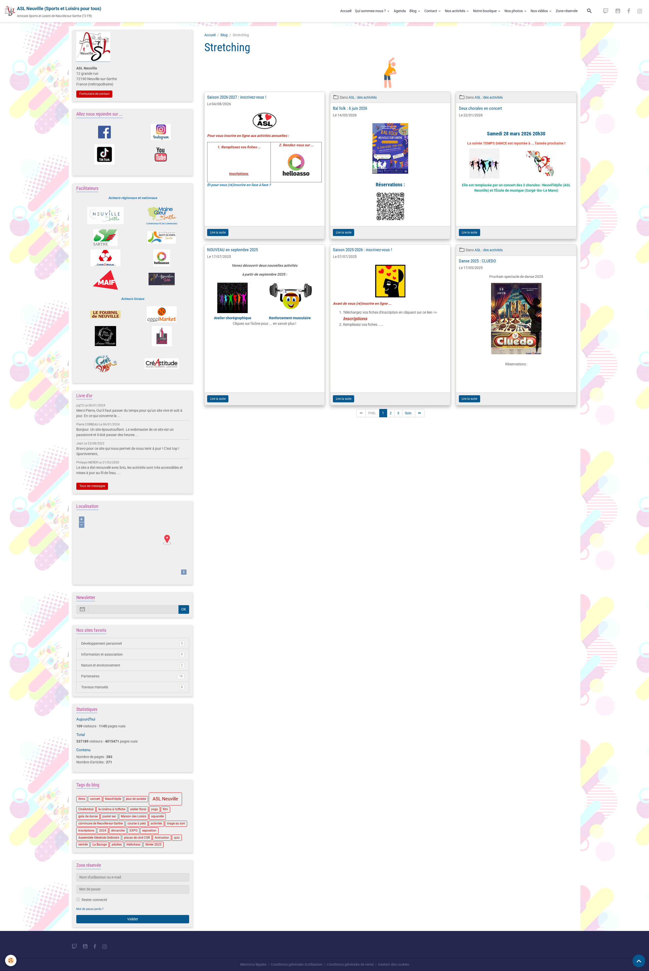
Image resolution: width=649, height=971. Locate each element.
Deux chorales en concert (480, 108)
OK (183, 609)
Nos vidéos (540, 11)
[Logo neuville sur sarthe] (105, 215)
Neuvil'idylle (113, 799)
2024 (102, 830)
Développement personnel (132, 643)
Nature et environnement (132, 665)
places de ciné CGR (137, 837)
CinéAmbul (86, 809)
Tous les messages (92, 486)
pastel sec (109, 816)
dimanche (118, 830)
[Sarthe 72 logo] (105, 237)
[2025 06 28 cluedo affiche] (516, 318)
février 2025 (153, 844)
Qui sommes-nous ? (371, 11)
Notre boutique (485, 11)
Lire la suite (218, 232)
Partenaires (132, 676)
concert (95, 799)
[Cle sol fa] (541, 163)
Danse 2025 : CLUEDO (477, 260)
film (165, 809)
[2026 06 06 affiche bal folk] (390, 148)
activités (156, 823)
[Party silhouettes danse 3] (484, 163)
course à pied (137, 823)
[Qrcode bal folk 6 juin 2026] (390, 206)
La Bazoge (100, 844)
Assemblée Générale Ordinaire (98, 837)
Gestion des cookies (393, 964)
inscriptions (86, 830)
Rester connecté (94, 900)
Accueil (345, 11)
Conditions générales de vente (350, 964)
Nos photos (514, 11)
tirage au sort (176, 823)
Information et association (132, 654)
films (81, 799)
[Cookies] (10, 960)
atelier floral (138, 809)
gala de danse (88, 816)
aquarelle (157, 816)
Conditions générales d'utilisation (296, 964)
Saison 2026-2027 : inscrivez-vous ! (236, 97)
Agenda (400, 11)
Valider (132, 919)
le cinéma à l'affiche (111, 809)
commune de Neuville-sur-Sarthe (100, 823)
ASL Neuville (165, 798)
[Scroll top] (639, 961)
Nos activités (455, 11)
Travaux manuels (132, 687)
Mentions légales (253, 964)
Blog (413, 11)
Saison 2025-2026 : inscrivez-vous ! (362, 249)
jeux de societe (136, 799)
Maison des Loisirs (133, 816)
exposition (149, 830)
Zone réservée (567, 11)
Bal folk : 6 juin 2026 (350, 108)
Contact (431, 11)
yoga (154, 809)
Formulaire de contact (94, 94)
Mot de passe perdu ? (89, 909)
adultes (117, 844)
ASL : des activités (363, 97)
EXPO (133, 830)
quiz (177, 837)
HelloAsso (133, 844)
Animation (162, 837)
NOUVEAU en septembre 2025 (232, 249)
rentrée (83, 844)
